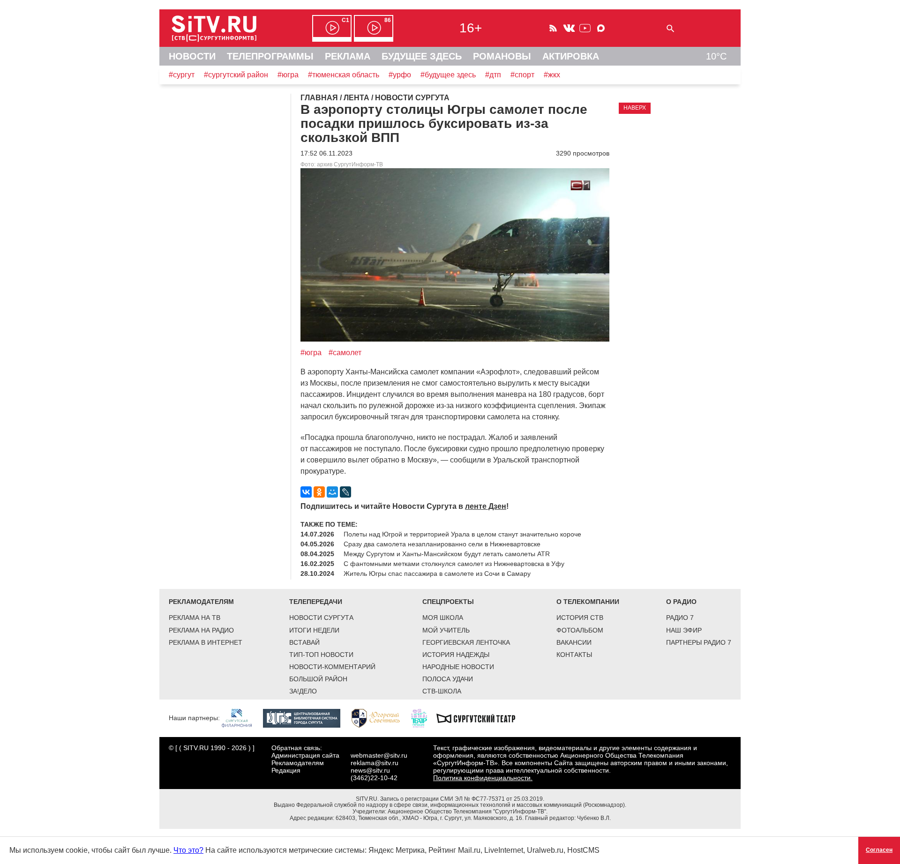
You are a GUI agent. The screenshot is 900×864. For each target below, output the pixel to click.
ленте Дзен (485, 506)
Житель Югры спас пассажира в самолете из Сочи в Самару (437, 573)
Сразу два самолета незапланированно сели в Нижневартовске (442, 544)
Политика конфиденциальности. (482, 778)
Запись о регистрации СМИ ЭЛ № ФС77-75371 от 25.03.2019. (462, 799)
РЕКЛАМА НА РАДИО (201, 630)
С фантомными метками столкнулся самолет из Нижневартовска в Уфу (454, 563)
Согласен (879, 850)
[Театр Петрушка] (423, 718)
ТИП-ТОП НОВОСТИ (321, 654)
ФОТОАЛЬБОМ (579, 630)
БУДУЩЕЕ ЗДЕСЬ (422, 56)
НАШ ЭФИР (684, 630)
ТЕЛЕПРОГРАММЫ (270, 56)
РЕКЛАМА (347, 56)
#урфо (400, 75)
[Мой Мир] (332, 492)
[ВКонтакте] (306, 492)
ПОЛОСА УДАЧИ (447, 679)
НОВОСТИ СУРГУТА (321, 617)
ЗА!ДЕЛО (303, 691)
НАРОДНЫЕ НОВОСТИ (458, 666)
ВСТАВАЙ (304, 642)
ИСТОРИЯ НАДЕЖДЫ (455, 654)
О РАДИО (681, 601)
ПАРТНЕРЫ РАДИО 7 (698, 642)
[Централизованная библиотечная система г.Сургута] (306, 718)
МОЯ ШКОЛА (442, 617)
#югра (288, 75)
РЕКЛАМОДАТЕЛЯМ (201, 601)
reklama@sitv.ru (374, 763)
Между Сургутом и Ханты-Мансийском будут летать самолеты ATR (447, 554)
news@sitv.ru (370, 770)
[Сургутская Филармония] (241, 718)
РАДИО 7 (680, 617)
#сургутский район (236, 75)
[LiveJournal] (345, 492)
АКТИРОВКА (570, 56)
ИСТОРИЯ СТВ (579, 617)
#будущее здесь (448, 75)
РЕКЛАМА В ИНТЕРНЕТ (205, 642)
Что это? (188, 850)
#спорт (522, 75)
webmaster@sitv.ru (379, 755)
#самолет (345, 353)
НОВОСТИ (192, 56)
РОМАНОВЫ (502, 56)
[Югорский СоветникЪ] (380, 718)
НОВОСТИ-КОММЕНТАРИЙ (332, 666)
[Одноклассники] (319, 492)
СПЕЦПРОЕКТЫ (448, 601)
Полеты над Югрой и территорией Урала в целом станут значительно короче (462, 534)
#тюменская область (343, 75)
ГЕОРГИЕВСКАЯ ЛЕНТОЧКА (466, 642)
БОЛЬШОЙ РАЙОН (318, 679)
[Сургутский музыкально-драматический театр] (480, 718)
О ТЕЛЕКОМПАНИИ (587, 601)
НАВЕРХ (634, 107)
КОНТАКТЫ (574, 654)
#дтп (493, 75)
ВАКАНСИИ (574, 642)
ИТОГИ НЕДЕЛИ (314, 630)
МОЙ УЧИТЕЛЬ (446, 630)
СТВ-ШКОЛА (441, 691)
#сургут (182, 75)
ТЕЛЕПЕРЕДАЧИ (315, 601)
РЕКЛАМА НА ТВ (194, 617)
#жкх (552, 75)
